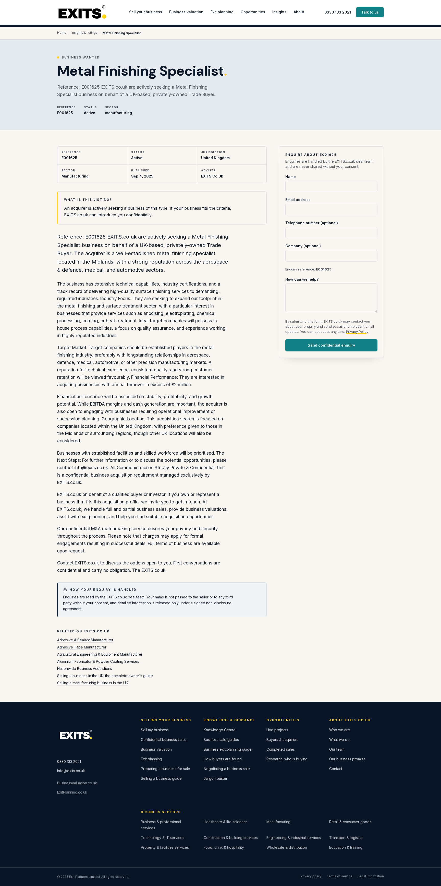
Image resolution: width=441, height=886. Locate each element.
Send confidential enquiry (331, 345)
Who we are (339, 730)
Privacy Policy (357, 331)
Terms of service (339, 876)
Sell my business (155, 730)
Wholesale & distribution (286, 847)
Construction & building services (231, 837)
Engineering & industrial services (293, 837)
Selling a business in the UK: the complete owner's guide (105, 676)
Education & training (345, 847)
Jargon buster (215, 778)
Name (290, 176)
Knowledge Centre (220, 730)
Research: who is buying (287, 759)
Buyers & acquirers (282, 739)
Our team (337, 749)
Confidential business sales (164, 739)
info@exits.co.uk (71, 771)
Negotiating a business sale (227, 768)
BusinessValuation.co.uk (77, 783)
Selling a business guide (161, 778)
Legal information (371, 876)
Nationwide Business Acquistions (84, 668)
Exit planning (222, 12)
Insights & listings (84, 32)
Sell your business (145, 12)
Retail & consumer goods (350, 822)
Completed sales (280, 749)
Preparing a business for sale (165, 768)
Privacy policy (311, 876)
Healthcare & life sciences (226, 822)
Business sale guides (221, 739)
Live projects (277, 730)
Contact (335, 768)
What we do (339, 739)
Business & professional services (161, 825)
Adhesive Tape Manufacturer (81, 647)
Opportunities (253, 12)
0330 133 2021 (337, 12)
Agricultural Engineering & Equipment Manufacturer (99, 654)
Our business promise (347, 759)
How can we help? (301, 279)
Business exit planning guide (228, 749)
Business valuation (186, 12)
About (299, 12)
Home (61, 32)
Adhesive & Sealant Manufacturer (85, 640)
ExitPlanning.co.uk (72, 792)
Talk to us (370, 12)
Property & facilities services (165, 847)
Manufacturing (278, 822)
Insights (279, 12)
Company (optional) (303, 246)
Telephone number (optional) (311, 223)
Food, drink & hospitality (224, 847)
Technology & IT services (162, 837)
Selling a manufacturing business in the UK (92, 683)
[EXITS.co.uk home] (83, 12)
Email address (298, 199)
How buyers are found (223, 759)
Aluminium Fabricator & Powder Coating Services (98, 661)
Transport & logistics (346, 837)
